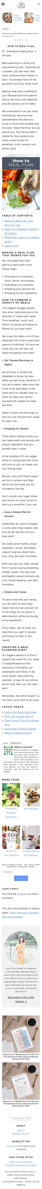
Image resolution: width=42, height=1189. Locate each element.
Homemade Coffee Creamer (20, 728)
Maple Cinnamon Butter (18, 733)
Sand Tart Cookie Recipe (18, 716)
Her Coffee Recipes (21, 1162)
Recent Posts (16, 743)
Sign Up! (11, 1146)
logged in (22, 893)
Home (5, 28)
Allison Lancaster (23, 747)
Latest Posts (11, 245)
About (21, 1130)
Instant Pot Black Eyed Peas (20, 712)
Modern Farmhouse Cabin (21, 1165)
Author (5, 743)
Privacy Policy (21, 1134)
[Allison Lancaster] (8, 756)
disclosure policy (8, 36)
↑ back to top (21, 1118)
